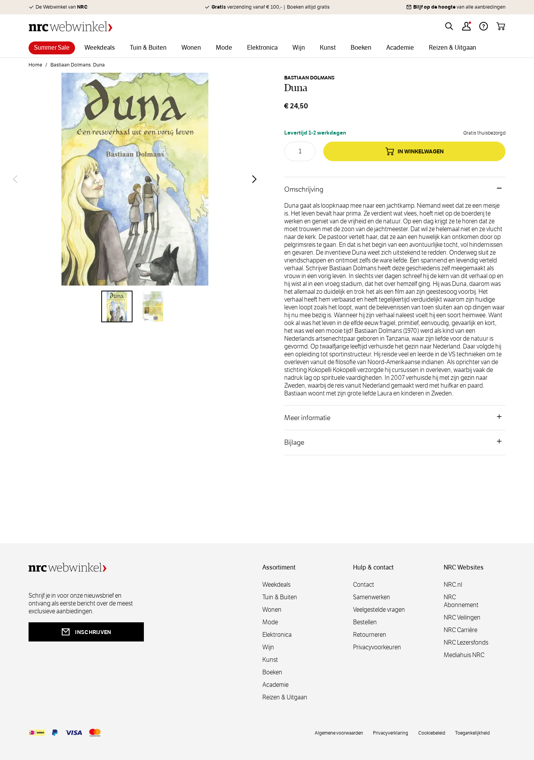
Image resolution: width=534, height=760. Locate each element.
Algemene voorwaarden (339, 732)
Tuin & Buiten (279, 597)
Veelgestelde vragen (379, 609)
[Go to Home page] (71, 26)
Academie (275, 685)
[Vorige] (15, 179)
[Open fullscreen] (135, 179)
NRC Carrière (460, 630)
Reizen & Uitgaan (284, 697)
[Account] (466, 26)
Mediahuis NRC (464, 655)
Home (35, 65)
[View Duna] (117, 306)
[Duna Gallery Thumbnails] (135, 306)
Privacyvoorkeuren (377, 647)
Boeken (272, 672)
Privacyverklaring (390, 732)
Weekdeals (276, 584)
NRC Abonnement (461, 601)
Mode (270, 622)
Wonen (271, 609)
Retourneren (369, 635)
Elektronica (277, 635)
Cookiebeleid (431, 732)
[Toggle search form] (449, 26)
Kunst (270, 660)
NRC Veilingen (462, 617)
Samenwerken (371, 597)
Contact (363, 584)
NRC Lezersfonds (466, 642)
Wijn (268, 647)
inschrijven (93, 632)
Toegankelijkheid (472, 732)
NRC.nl (453, 584)
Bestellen (365, 622)
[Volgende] (254, 179)
